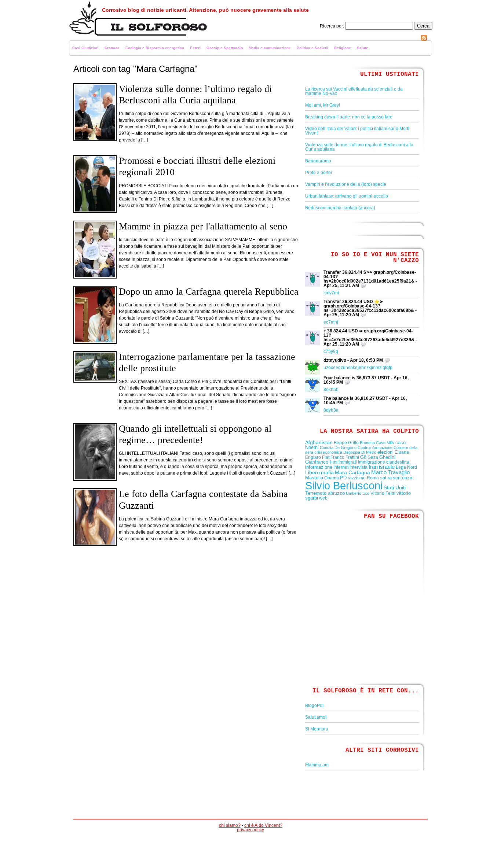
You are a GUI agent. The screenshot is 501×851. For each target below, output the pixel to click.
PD (343, 477)
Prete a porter (318, 172)
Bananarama (318, 160)
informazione (318, 467)
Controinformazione (375, 447)
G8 (363, 457)
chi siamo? (230, 825)
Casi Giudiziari (85, 48)
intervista (358, 467)
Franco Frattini (344, 457)
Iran (373, 467)
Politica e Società (312, 48)
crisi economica (328, 452)
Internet (340, 467)
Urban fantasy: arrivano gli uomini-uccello (346, 196)
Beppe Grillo (346, 442)
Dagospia (351, 452)
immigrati (348, 462)
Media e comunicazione (270, 48)
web (323, 498)
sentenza (402, 477)
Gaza (372, 457)
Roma (373, 477)
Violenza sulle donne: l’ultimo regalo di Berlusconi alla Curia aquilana (359, 147)
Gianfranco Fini (321, 462)
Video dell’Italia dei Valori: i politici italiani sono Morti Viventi (357, 131)
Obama (331, 477)
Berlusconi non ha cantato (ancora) (340, 207)
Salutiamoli (316, 717)
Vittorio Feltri (382, 493)
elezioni (385, 452)
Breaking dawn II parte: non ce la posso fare (348, 116)
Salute (362, 48)
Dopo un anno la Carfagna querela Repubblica (209, 291)
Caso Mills (385, 443)
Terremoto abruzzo (325, 493)
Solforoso (79, 38)
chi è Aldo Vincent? (263, 825)
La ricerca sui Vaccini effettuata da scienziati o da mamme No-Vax (354, 91)
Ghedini (387, 457)
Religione (342, 48)
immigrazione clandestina (383, 462)
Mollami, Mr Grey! (322, 105)
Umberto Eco (357, 493)
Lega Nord (406, 467)
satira (386, 477)
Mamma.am (317, 764)
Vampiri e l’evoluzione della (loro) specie (345, 184)
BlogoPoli (315, 705)
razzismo (357, 477)
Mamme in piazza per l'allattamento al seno (203, 226)
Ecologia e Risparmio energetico (154, 48)
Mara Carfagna (352, 472)
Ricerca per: (332, 26)
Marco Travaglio (390, 472)
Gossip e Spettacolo (224, 48)
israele (387, 467)
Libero (312, 472)
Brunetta (367, 443)
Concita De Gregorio (338, 447)
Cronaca (112, 48)
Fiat (325, 457)
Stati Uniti (395, 487)
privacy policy (250, 829)
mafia (327, 472)
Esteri (195, 48)
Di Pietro (368, 452)
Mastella (314, 477)
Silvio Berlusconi (344, 485)
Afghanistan (319, 442)
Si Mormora (316, 729)
